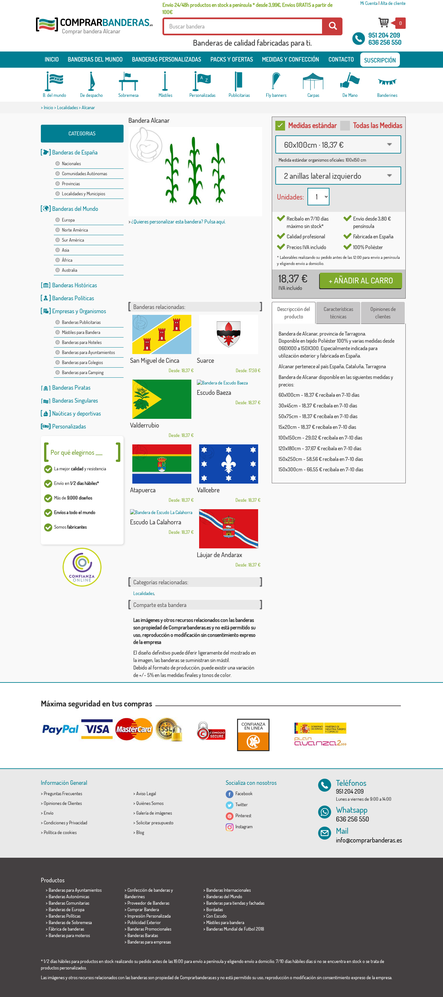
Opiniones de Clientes (63, 803)
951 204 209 (384, 35)
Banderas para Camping (82, 372)
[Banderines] (387, 81)
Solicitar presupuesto (155, 822)
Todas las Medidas (377, 125)
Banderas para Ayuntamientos (88, 352)
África (67, 260)
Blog (140, 832)
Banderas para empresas (149, 942)
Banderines (135, 896)
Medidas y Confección (290, 59)
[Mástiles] (165, 81)
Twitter (240, 804)
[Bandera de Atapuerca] (162, 464)
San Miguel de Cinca (154, 360)
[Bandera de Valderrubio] (162, 399)
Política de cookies (60, 832)
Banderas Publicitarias (81, 322)
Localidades (67, 107)
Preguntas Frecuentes (63, 793)
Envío (49, 813)
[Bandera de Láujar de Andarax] (228, 528)
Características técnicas (338, 313)
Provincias (71, 183)
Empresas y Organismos (79, 311)
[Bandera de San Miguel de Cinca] (162, 334)
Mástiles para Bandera (81, 332)
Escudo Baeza (214, 392)
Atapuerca (143, 490)
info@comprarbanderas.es (369, 840)
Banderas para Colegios (82, 362)
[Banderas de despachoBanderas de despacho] (91, 81)
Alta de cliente (393, 3)
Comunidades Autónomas (84, 173)
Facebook (243, 793)
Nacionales (71, 163)
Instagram (243, 826)
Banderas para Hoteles (82, 342)
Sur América (73, 240)
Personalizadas (69, 426)
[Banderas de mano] (350, 81)
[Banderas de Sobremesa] (128, 81)
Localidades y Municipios (83, 193)
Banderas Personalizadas (166, 59)
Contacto (341, 59)
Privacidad (78, 822)
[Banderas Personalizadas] (202, 81)
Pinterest (242, 815)
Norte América (75, 230)
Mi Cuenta (368, 3)
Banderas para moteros (69, 935)
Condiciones (54, 822)
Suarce (205, 360)
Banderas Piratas (71, 387)
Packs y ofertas (231, 59)
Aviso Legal (146, 793)
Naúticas (62, 413)
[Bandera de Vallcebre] (228, 464)
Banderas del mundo (95, 59)
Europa (68, 220)
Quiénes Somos (149, 803)
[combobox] (338, 144)
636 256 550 (384, 42)
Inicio (52, 59)
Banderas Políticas (73, 298)
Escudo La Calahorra (155, 522)
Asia (65, 250)
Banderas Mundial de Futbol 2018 (235, 929)
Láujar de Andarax (219, 554)
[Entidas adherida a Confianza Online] (253, 734)
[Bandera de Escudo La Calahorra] (162, 512)
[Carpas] (313, 81)
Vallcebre (208, 490)
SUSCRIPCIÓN (380, 60)
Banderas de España (75, 152)
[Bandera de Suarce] (228, 334)
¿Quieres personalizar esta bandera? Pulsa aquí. (178, 221)
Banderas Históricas (74, 285)
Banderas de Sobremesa (70, 922)
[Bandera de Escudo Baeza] (228, 383)
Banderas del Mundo (75, 208)
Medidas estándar (312, 125)
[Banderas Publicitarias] (239, 81)
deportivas (89, 413)
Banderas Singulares (75, 400)
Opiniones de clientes (383, 313)
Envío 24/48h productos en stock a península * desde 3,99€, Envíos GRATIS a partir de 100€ (247, 8)
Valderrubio (144, 425)
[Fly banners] (276, 81)
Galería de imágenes (154, 813)
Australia (69, 270)
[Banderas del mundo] (54, 81)
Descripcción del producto (293, 313)
